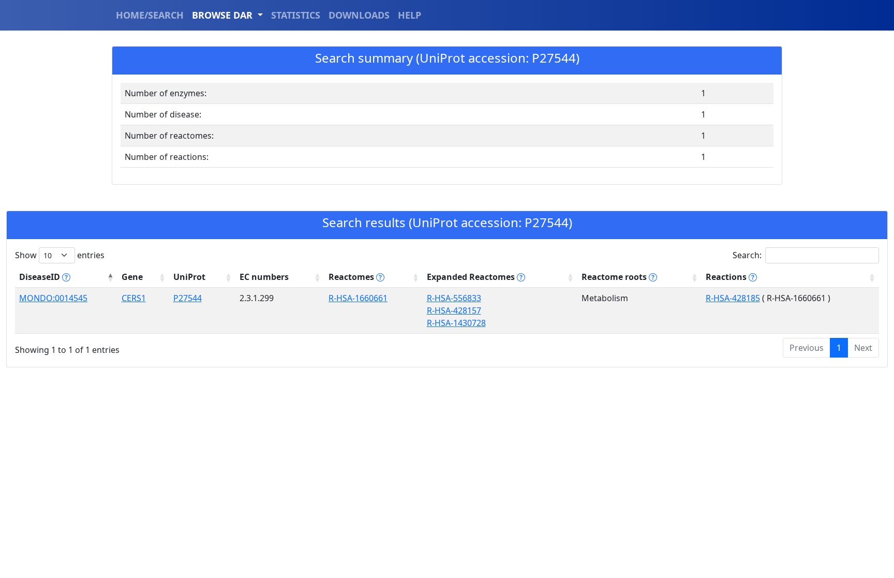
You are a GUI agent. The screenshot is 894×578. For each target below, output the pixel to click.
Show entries (60, 255)
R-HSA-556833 (454, 298)
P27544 (187, 298)
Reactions (727, 277)
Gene (132, 277)
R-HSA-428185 (733, 298)
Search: (747, 255)
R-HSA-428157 (454, 310)
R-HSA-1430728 (456, 323)
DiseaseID (40, 277)
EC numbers (264, 277)
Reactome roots (615, 277)
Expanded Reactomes (472, 277)
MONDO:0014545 (53, 298)
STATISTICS (295, 15)
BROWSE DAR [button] (223, 15)
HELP (409, 15)
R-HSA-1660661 (358, 298)
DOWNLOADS (359, 15)
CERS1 (134, 298)
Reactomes (352, 277)
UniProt (189, 277)
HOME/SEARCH (150, 15)
